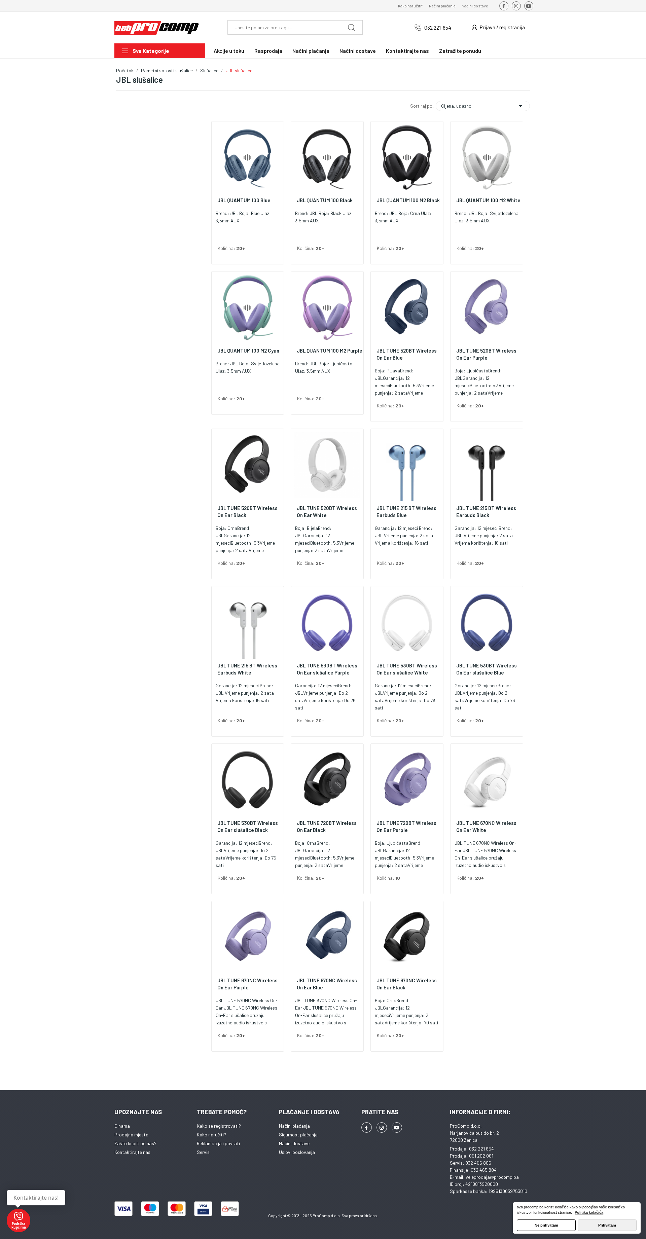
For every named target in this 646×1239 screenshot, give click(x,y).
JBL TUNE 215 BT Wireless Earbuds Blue (406, 511)
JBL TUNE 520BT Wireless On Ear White (327, 511)
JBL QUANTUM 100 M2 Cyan (248, 351)
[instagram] (516, 5)
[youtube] (528, 5)
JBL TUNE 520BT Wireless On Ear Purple (486, 354)
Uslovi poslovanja (297, 1152)
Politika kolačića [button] (589, 1212)
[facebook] (503, 5)
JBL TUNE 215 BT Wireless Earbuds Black (486, 511)
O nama (122, 1126)
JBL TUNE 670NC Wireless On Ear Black (406, 983)
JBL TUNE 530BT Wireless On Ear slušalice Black (247, 826)
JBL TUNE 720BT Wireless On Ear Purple (406, 826)
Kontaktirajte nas (132, 1152)
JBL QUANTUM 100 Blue (244, 200)
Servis (203, 1152)
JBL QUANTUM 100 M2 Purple (329, 351)
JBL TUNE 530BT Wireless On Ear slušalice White (406, 669)
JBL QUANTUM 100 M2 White (488, 200)
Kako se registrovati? (219, 1126)
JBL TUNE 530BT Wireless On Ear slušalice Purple (327, 669)
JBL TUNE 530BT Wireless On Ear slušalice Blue (486, 669)
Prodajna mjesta (131, 1134)
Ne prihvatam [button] (546, 1225)
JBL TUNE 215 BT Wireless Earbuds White (247, 669)
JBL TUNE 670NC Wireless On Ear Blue (327, 983)
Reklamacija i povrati (218, 1143)
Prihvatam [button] (607, 1225)
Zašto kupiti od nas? (135, 1143)
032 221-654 (437, 27)
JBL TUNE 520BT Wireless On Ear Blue (406, 354)
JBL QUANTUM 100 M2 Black (408, 200)
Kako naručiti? (410, 5)
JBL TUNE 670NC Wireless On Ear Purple (247, 983)
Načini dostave (475, 5)
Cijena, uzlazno (483, 106)
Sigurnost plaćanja (298, 1134)
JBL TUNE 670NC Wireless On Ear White (486, 826)
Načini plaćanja (442, 5)
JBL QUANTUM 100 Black (325, 200)
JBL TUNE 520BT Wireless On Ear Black (247, 511)
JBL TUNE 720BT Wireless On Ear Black (327, 826)
